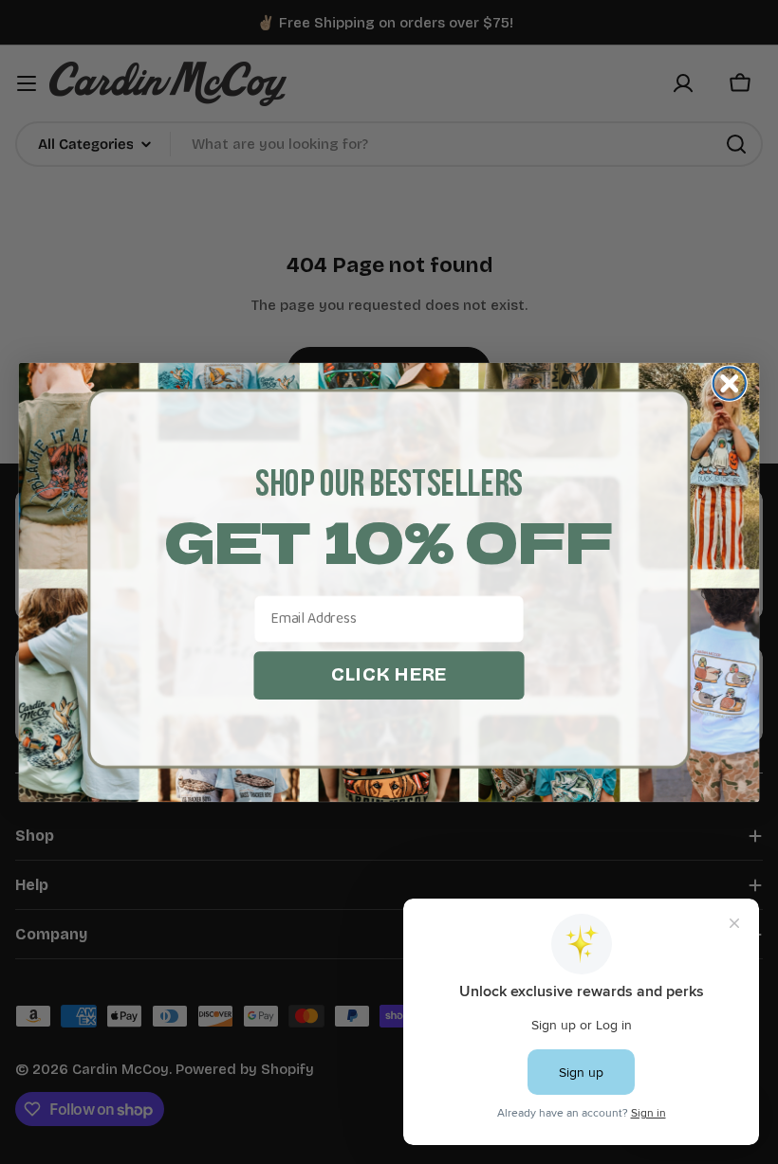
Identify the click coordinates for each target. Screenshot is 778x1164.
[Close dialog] (729, 383)
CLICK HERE (389, 673)
